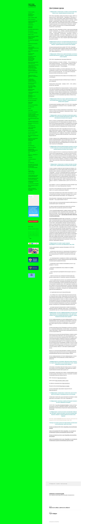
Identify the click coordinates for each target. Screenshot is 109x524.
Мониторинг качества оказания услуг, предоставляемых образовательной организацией (32, 58)
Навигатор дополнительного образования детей (33, 63)
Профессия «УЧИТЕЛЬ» (32, 147)
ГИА (29, 41)
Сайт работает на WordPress (54, 521)
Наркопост (30, 45)
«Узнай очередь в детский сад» (32, 73)
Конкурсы (30, 143)
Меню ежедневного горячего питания (33, 186)
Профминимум (30, 24)
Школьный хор (30, 31)
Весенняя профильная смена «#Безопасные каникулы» (33, 179)
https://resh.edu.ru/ (66, 383)
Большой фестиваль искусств (33, 29)
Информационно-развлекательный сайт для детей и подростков (33, 150)
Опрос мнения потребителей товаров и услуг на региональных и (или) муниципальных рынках (33, 67)
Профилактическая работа (32, 43)
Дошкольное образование (30, 27)
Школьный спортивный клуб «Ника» (33, 136)
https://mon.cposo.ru (53, 390)
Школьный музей (31, 145)
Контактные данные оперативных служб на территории (32, 86)
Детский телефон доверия (32, 132)
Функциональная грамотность (31, 54)
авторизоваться (71, 495)
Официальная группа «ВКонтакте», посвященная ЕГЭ (33, 76)
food (29, 169)
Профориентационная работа (33, 121)
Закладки (30, 142)
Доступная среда (31, 162)
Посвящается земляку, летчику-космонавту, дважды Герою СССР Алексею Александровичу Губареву (33, 115)
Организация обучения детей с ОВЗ (33, 119)
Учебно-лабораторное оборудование (32, 128)
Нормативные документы (30, 103)
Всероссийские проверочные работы (33, 51)
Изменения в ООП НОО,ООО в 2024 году (33, 124)
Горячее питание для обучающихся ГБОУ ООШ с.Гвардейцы (32, 189)
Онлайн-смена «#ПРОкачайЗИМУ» (31, 171)
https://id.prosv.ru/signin (64, 386)
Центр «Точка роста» (31, 19)
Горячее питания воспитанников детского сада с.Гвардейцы (33, 48)
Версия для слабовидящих (33, 221)
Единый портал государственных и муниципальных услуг (32, 80)
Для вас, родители (31, 130)
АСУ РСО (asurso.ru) (70, 335)
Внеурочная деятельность (32, 98)
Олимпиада (30, 157)
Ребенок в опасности (31, 133)
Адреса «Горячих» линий (32, 17)
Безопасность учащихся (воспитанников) (32, 83)
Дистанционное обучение (32, 32)
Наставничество (31, 106)
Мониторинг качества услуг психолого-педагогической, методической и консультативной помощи (33, 166)
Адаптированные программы (33, 183)
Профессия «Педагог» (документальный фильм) (32, 70)
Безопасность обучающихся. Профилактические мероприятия (33, 139)
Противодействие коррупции (33, 40)
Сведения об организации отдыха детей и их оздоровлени (32, 22)
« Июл (30, 238)
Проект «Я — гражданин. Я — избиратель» (33, 155)
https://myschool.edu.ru (61, 377)
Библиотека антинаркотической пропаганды (31, 96)
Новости (29, 108)
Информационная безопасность (31, 90)
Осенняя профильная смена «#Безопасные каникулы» (33, 176)
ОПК (29, 152)
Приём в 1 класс (31, 34)
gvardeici (58, 483)
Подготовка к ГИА (31, 173)
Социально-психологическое (33, 181)
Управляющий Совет (31, 125)
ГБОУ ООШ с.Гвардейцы (32, 4)
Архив (29, 160)
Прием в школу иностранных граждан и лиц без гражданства (33, 37)
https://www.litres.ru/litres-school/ (61, 380)
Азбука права (30, 110)
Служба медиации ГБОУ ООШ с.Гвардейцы (33, 93)
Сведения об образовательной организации (31, 14)
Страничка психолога (32, 159)
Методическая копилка (32, 100)
